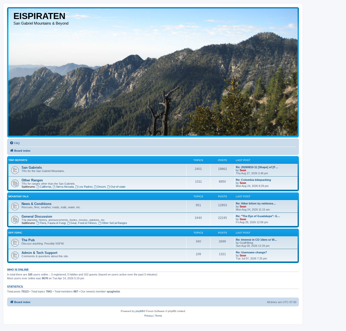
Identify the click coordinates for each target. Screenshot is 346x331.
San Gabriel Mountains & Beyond (40, 23)
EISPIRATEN (39, 16)
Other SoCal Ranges (114, 222)
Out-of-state (117, 186)
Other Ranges (32, 180)
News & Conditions (36, 204)
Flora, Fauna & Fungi (53, 222)
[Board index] (153, 72)
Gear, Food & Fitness (83, 222)
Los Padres (86, 186)
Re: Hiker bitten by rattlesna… (256, 203)
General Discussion (37, 216)
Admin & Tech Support (39, 253)
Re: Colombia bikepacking (253, 179)
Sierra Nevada (65, 186)
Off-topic (15, 232)
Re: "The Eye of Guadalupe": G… (258, 216)
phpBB (140, 311)
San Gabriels (32, 167)
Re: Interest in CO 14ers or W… (256, 239)
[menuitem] (15, 143)
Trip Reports (17, 160)
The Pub (28, 240)
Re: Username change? (251, 252)
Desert (101, 186)
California (45, 186)
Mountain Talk (18, 196)
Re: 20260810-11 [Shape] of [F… (257, 167)
